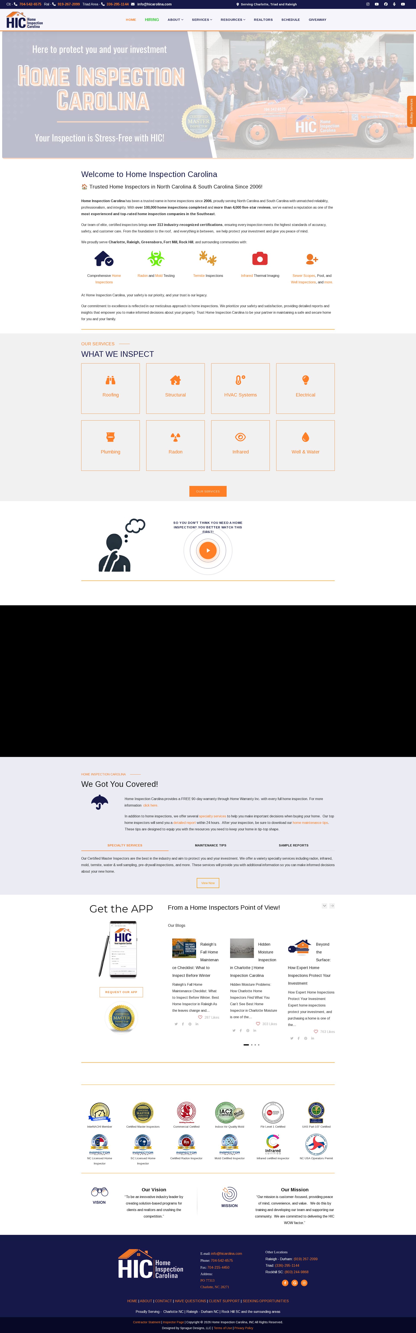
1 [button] (246, 1045)
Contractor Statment (147, 1322)
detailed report (184, 823)
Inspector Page (174, 1322)
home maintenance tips (310, 823)
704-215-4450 (218, 1267)
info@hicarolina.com (226, 1253)
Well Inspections (303, 282)
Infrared (247, 276)
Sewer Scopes (303, 276)
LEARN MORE (175, 388)
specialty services (212, 816)
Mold (158, 276)
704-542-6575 (222, 1260)
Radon (143, 276)
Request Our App (121, 992)
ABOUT (146, 1301)
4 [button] (258, 1045)
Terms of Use (223, 1328)
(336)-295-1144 (287, 1265)
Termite (199, 276)
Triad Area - (105, 4)
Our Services (208, 491)
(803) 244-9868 (297, 1272)
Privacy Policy (243, 1328)
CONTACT (163, 1301)
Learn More (110, 388)
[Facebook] (285, 1283)
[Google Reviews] (294, 1283)
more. (328, 282)
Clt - (23, 4)
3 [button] (255, 1045)
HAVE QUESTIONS (190, 1301)
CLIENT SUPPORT (224, 1301)
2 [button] (251, 1045)
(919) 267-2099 (306, 1259)
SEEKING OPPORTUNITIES (266, 1301)
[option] (194, 983)
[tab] (125, 845)
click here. (150, 805)
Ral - (62, 4)
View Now (208, 883)
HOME (132, 1301)
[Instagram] (304, 1283)
